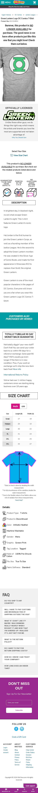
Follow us (19, 724)
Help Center (30, 750)
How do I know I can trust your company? (17, 658)
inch (15, 406)
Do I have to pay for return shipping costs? (16, 649)
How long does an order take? (16, 667)
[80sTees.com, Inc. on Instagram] (21, 728)
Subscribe (19, 710)
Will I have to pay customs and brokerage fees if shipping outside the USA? (17, 612)
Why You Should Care (19, 137)
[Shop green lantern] (19, 120)
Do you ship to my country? (13, 602)
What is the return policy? (13, 640)
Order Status (30, 752)
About (17, 752)
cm (23, 406)
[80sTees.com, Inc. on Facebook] (16, 728)
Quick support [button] (30, 786)
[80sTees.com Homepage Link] (19, 4)
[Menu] (2, 3)
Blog (16, 750)
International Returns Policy (16, 374)
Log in (5, 747)
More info (17, 369)
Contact (17, 755)
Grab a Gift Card (19, 737)
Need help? (19, 500)
